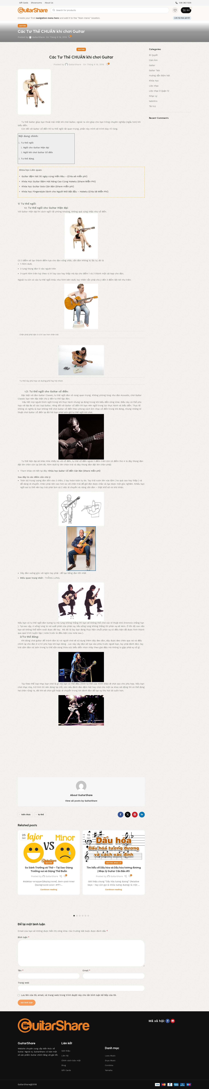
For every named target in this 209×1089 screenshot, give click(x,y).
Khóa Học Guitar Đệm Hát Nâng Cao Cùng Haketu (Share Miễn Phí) (59, 181)
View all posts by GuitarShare (81, 801)
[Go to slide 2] (77, 915)
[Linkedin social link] (142, 814)
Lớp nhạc (154, 86)
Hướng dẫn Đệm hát (159, 75)
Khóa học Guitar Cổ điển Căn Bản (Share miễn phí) (74, 471)
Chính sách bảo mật (71, 1060)
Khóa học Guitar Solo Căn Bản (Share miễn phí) (48, 186)
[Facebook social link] (120, 814)
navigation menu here (47, 18)
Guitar (22, 26)
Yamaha (108, 1070)
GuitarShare (38, 37)
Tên (20, 970)
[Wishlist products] (175, 10)
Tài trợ (152, 106)
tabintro (153, 101)
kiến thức (26, 814)
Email (86, 970)
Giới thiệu (65, 1051)
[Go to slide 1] (74, 915)
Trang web (23, 982)
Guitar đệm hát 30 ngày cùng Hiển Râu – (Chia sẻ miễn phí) (54, 176)
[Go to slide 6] (88, 915)
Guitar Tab (154, 70)
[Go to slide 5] (85, 915)
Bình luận (23, 937)
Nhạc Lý (117, 863)
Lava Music (110, 1055)
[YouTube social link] (173, 1021)
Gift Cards (66, 1070)
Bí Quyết (153, 55)
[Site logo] (33, 10)
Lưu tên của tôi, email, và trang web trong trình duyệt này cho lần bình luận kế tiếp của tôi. (68, 995)
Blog (63, 1065)
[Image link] (53, 1025)
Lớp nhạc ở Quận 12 (159, 91)
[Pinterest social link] (135, 814)
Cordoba (109, 1065)
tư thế (41, 814)
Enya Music (110, 1060)
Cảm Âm (153, 60)
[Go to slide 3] (79, 915)
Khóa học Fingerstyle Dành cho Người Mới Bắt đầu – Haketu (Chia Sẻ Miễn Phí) (65, 191)
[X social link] (128, 814)
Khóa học (154, 80)
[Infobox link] (183, 3)
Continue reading (48, 889)
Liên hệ (64, 1055)
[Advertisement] (81, 749)
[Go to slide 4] (82, 915)
